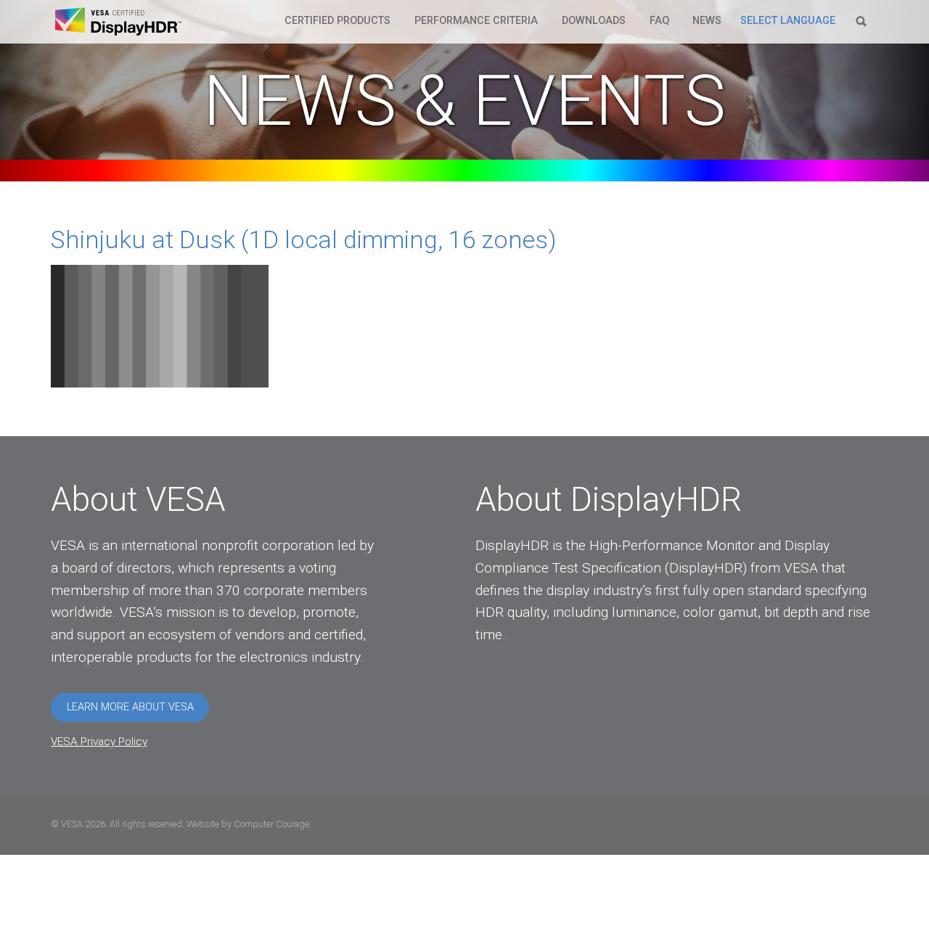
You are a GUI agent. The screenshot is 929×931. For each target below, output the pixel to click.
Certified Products (337, 21)
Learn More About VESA (130, 707)
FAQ (659, 21)
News (706, 21)
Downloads (594, 21)
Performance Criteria (476, 21)
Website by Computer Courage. (249, 824)
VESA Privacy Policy (99, 741)
